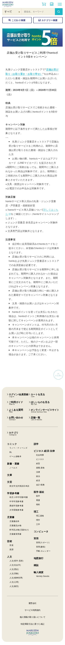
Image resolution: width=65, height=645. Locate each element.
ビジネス (40, 459)
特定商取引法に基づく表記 (32, 623)
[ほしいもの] (51, 4)
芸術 (9, 541)
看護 (38, 500)
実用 (36, 538)
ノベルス (13, 467)
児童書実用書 (15, 533)
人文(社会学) (15, 564)
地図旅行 (39, 558)
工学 (38, 524)
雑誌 (36, 565)
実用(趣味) (41, 546)
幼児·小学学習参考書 (18, 497)
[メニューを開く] (60, 4)
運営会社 (32, 603)
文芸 (9, 482)
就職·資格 (40, 467)
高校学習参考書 (16, 505)
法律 (38, 471)
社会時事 (40, 454)
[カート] (44, 4)
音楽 (11, 545)
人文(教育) (14, 586)
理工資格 (40, 515)
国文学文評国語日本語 (19, 485)
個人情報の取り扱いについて (32, 616)
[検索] (58, 11)
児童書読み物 (15, 525)
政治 (38, 476)
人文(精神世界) (16, 577)
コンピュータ (41, 531)
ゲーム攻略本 (15, 456)
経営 (38, 463)
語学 (36, 444)
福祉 (38, 504)
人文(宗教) (14, 573)
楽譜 (11, 549)
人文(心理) (14, 581)
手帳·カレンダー (43, 550)
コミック (12, 444)
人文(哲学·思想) (16, 560)
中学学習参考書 (16, 501)
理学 (38, 519)
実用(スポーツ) (43, 542)
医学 (38, 495)
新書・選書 (13, 463)
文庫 (9, 475)
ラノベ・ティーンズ (18, 447)
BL (10, 452)
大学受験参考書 (16, 509)
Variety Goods (42, 576)
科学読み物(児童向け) (19, 529)
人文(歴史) (14, 569)
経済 (38, 480)
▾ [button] (19, 11)
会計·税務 (40, 484)
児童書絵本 (14, 521)
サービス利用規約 (32, 609)
